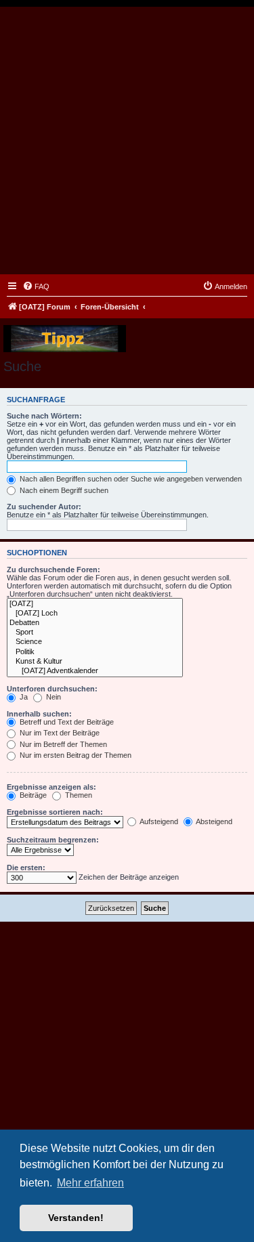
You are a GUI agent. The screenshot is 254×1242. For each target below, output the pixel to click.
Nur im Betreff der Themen (62, 744)
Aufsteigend (158, 821)
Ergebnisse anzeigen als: (51, 787)
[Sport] (95, 632)
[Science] (95, 642)
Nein (52, 697)
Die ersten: (26, 867)
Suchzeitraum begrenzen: (53, 840)
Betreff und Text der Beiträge (66, 722)
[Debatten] (95, 623)
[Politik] (95, 652)
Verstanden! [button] (76, 1217)
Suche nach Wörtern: (44, 416)
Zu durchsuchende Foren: (53, 569)
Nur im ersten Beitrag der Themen (74, 755)
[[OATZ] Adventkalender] (95, 671)
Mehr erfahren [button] (90, 1183)
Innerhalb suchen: (39, 714)
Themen (77, 795)
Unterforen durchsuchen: (52, 689)
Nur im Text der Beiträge (59, 733)
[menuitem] (35, 286)
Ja (23, 697)
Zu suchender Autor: (44, 506)
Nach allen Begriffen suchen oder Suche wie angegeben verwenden (130, 479)
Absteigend (213, 821)
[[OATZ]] (95, 604)
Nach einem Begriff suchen (63, 490)
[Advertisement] (127, 140)
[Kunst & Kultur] (95, 661)
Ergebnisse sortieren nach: (55, 812)
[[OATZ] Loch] (95, 613)
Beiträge (32, 795)
